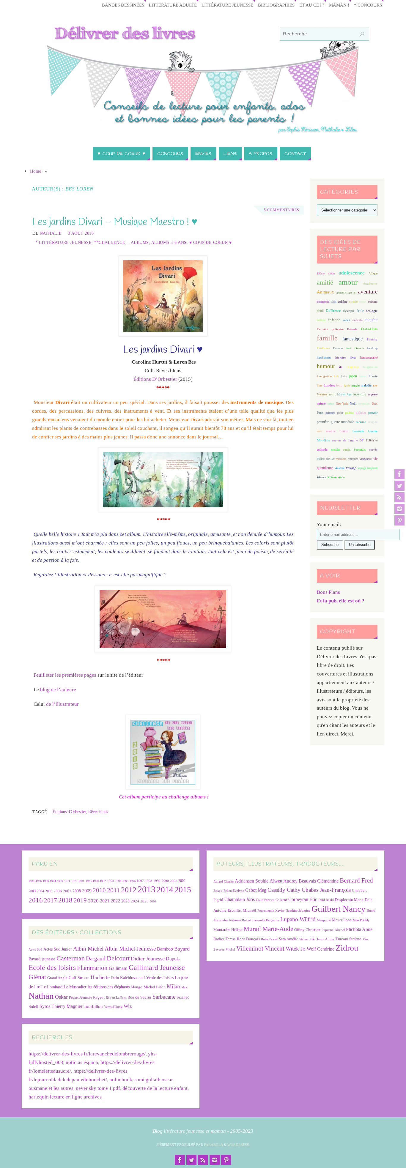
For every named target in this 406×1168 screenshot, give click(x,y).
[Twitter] (399, 486)
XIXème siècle (335, 477)
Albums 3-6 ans (169, 242)
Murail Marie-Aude (268, 928)
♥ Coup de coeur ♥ (210, 242)
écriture (321, 320)
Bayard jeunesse (42, 959)
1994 (118, 881)
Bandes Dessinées (123, 4)
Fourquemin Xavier (270, 910)
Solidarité (371, 440)
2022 (115, 901)
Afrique (373, 273)
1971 (67, 881)
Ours (374, 403)
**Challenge (109, 242)
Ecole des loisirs (52, 967)
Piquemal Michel (333, 930)
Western (321, 477)
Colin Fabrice (265, 900)
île (340, 367)
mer (375, 385)
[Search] (362, 34)
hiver (353, 357)
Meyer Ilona (342, 920)
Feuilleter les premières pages (65, 675)
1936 (39, 881)
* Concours (368, 4)
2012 (128, 889)
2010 (99, 890)
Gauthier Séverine (298, 910)
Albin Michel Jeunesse (130, 949)
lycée (347, 385)
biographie (323, 301)
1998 (148, 881)
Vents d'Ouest (113, 1006)
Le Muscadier (75, 987)
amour (348, 282)
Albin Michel (88, 949)
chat (333, 302)
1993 (110, 881)
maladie (366, 385)
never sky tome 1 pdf (98, 1088)
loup (339, 385)
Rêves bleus (98, 811)
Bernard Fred (356, 880)
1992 (103, 881)
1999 (156, 881)
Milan (173, 986)
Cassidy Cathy (283, 890)
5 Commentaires (281, 210)
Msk (184, 987)
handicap (372, 348)
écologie (371, 310)
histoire (340, 357)
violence (339, 468)
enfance (334, 320)
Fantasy (372, 339)
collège (342, 301)
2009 (87, 891)
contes (362, 301)
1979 (74, 881)
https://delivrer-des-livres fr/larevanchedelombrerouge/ (87, 1054)
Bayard (182, 949)
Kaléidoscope (131, 978)
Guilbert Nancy (338, 908)
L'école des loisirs (159, 977)
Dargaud (96, 958)
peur (340, 412)
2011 (113, 890)
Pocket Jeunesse (80, 998)
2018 (65, 900)
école (360, 311)
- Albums (138, 242)
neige (331, 403)
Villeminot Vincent (260, 948)
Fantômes (323, 348)
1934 (31, 881)
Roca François (248, 939)
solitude (322, 449)
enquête (371, 320)
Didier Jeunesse (148, 959)
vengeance (366, 458)
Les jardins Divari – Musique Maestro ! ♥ (114, 222)
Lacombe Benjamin (265, 920)
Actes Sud (35, 949)
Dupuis (173, 958)
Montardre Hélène (228, 929)
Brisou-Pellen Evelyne (228, 890)
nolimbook (120, 1079)
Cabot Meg (255, 890)
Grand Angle (57, 978)
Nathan (41, 995)
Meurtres (322, 394)
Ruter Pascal (269, 939)
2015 (182, 889)
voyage (351, 468)
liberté (373, 376)
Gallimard (118, 968)
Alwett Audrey (284, 880)
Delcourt (118, 958)
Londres (329, 385)
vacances (341, 458)
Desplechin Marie (349, 899)
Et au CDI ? (311, 4)
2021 (104, 901)
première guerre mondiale (335, 422)
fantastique (352, 338)
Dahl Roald (326, 900)
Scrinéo (183, 997)
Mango (136, 987)
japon (353, 376)
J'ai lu (115, 978)
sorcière (335, 449)
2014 (165, 889)
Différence (333, 311)
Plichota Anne (359, 929)
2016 (36, 900)
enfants (357, 320)
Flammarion (92, 967)
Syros (45, 1006)
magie (355, 385)
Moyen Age (344, 394)
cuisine (372, 301)
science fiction (337, 431)
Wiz (128, 1006)
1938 (46, 881)
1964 (53, 881)
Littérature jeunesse (227, 4)
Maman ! (339, 4)
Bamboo (165, 948)
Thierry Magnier (66, 1006)
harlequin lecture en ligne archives (65, 1097)
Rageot (99, 997)
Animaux (325, 292)
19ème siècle (326, 273)
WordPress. (238, 1145)
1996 (133, 881)
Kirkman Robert (240, 920)
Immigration (324, 376)
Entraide (352, 329)
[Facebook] (399, 474)
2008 (77, 891)
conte (353, 301)
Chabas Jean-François (326, 890)
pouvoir (372, 412)
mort (332, 394)
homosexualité (368, 357)
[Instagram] (399, 509)
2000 (165, 881)
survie (373, 449)
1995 (125, 881)
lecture (363, 376)
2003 (32, 891)
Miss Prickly (361, 920)
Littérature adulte (173, 4)
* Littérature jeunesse (63, 242)
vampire (353, 458)
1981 (81, 881)
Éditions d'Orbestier (69, 811)
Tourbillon (93, 1006)
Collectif (281, 900)
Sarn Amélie (288, 939)
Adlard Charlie (223, 881)
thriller (330, 458)
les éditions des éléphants (109, 987)
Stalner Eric (307, 939)
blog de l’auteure (57, 689)
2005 (48, 891)
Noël (353, 403)
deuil (320, 311)
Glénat (37, 977)
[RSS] (399, 497)
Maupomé (324, 920)
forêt (349, 348)
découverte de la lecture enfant (155, 1088)
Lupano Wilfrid (298, 919)
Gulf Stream (79, 978)
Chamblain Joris (239, 899)
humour (326, 366)
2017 (50, 900)
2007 (67, 891)
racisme (361, 422)
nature (321, 403)
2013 (146, 889)
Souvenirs (360, 449)
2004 (40, 891)
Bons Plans (328, 592)
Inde (336, 376)
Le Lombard (51, 987)
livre (319, 385)
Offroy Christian (307, 929)
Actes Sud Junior (57, 949)
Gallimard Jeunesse (157, 967)
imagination (370, 367)
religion (372, 422)
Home (35, 170)
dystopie (349, 310)
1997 (140, 881)
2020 (93, 901)
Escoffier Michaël (242, 910)
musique (359, 394)
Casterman (70, 958)
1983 (89, 881)
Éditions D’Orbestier (155, 379)
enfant (346, 320)
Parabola (213, 1145)
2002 (181, 881)
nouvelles (364, 403)
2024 (135, 901)
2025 (144, 901)
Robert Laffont (116, 997)
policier (361, 412)
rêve (319, 431)
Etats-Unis (369, 329)
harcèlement (324, 357)
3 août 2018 (81, 233)
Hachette (100, 977)
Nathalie (51, 233)
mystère (372, 394)
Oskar (61, 997)
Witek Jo (296, 949)
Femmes (338, 348)
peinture (330, 412)
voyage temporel (367, 468)
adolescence (352, 273)
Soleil (33, 1006)
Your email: (329, 524)
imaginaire (353, 367)
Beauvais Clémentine (319, 880)
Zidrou (347, 947)
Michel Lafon (155, 987)
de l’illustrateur (62, 704)
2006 (57, 891)
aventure (367, 291)
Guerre (359, 348)
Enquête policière (330, 329)
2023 (125, 901)
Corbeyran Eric (302, 899)
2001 (173, 881)
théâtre (321, 458)
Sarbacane (163, 997)
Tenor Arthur (325, 939)
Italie (344, 376)
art (354, 292)
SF (361, 440)
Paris (320, 412)
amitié (325, 282)
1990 (96, 881)
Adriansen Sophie (251, 880)
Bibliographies (276, 4)
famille (327, 338)
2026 (153, 901)
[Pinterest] (399, 520)
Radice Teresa (224, 939)
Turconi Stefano (348, 939)
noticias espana (82, 1062)
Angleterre (370, 283)
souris (346, 449)
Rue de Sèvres (139, 997)
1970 (60, 881)
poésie (349, 412)
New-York (342, 403)
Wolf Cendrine (320, 948)
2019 (80, 900)
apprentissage (344, 292)
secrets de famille (345, 440)
